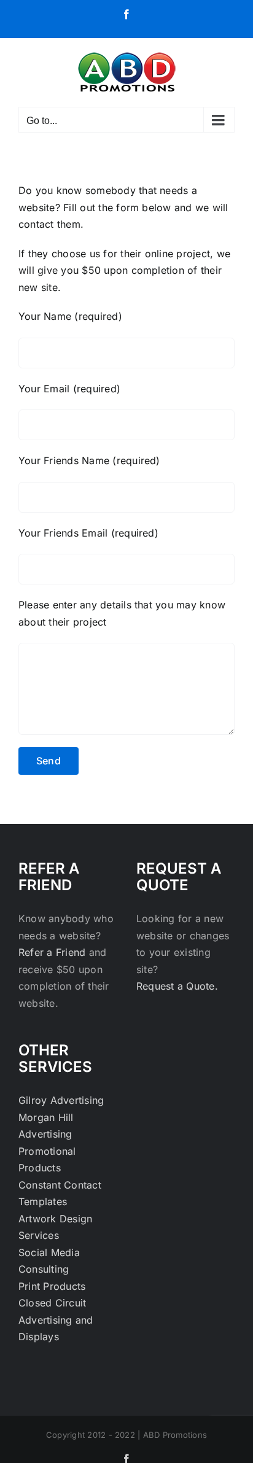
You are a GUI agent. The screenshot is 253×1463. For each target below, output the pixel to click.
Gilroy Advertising (61, 1100)
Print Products (51, 1286)
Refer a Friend (53, 952)
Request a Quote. (177, 986)
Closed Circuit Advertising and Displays (55, 1320)
